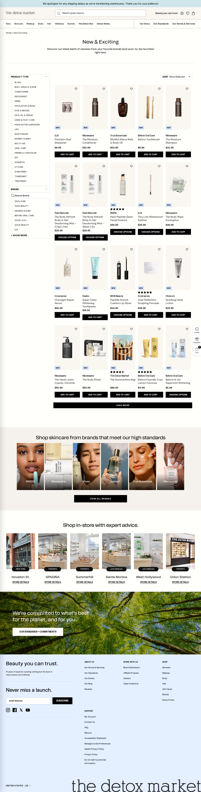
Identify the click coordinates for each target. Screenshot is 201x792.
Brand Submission (131, 668)
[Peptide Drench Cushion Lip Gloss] (123, 267)
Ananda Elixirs (23, 211)
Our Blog (88, 684)
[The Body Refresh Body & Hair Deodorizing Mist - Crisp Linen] (67, 184)
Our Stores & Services (183, 23)
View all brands (100, 499)
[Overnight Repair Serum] (67, 267)
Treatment (21, 181)
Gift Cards (167, 689)
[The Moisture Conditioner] (95, 107)
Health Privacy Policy (94, 749)
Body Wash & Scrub (25, 87)
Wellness (59, 23)
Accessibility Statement (95, 738)
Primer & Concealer (25, 153)
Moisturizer (21, 134)
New (8, 23)
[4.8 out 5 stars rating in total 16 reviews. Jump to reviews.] (117, 209)
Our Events (89, 678)
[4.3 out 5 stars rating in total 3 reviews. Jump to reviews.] (117, 372)
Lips (17, 129)
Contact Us (89, 722)
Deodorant (21, 96)
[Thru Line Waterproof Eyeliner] (150, 184)
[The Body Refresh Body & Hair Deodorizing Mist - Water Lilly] (95, 184)
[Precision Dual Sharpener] (67, 107)
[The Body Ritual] (95, 347)
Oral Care (20, 148)
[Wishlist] (187, 13)
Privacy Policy (91, 754)
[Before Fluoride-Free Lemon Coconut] (150, 347)
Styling (19, 167)
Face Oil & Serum (24, 115)
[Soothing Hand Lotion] (178, 267)
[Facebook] (15, 710)
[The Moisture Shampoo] (178, 107)
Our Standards (161, 23)
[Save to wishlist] (76, 89)
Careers (127, 678)
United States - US (17, 785)
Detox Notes (103, 23)
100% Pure (20, 201)
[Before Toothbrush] (150, 107)
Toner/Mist (21, 176)
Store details (20, 582)
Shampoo (20, 162)
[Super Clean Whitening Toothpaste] (95, 267)
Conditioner (21, 92)
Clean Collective (130, 684)
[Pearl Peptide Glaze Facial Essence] (123, 184)
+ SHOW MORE (19, 235)
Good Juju (20, 220)
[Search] (58, 13)
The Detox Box (85, 23)
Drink (17, 101)
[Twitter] (21, 710)
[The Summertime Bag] (123, 347)
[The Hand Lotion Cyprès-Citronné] (67, 347)
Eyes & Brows (22, 110)
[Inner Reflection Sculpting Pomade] (150, 267)
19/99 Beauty (22, 206)
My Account (90, 717)
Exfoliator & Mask (25, 106)
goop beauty (22, 225)
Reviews (88, 689)
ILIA (16, 229)
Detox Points (168, 700)
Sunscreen (20, 171)
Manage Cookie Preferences (97, 744)
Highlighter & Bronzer (27, 124)
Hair (49, 23)
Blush (18, 82)
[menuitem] (29, 83)
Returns (88, 733)
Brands (71, 23)
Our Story (145, 23)
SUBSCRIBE (62, 701)
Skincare (18, 23)
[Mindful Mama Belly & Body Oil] (123, 107)
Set (16, 157)
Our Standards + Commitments (37, 632)
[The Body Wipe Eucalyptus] (178, 184)
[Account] (182, 13)
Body (40, 23)
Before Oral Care (24, 215)
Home (8, 33)
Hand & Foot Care (25, 120)
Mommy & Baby (23, 139)
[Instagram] (8, 710)
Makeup (31, 23)
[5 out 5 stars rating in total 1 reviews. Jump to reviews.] (145, 292)
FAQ (86, 728)
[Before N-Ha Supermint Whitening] (178, 347)
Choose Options (67, 237)
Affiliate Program (131, 673)
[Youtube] (28, 710)
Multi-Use (20, 143)
